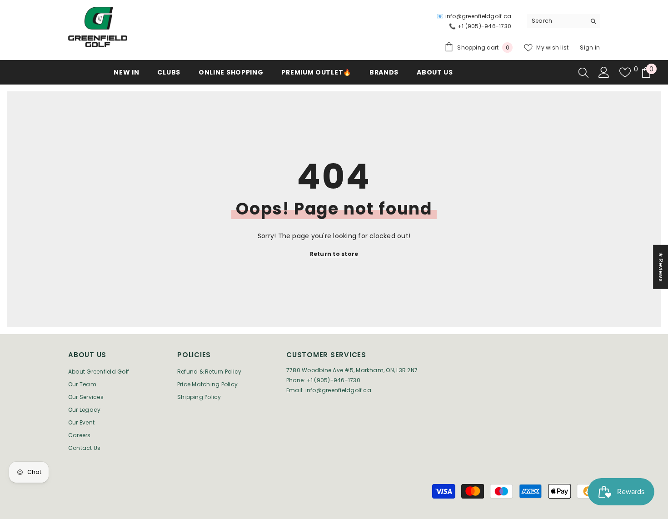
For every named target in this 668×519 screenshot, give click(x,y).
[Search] (563, 21)
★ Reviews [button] (661, 267)
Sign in (590, 47)
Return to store (334, 254)
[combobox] (556, 21)
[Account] (603, 72)
